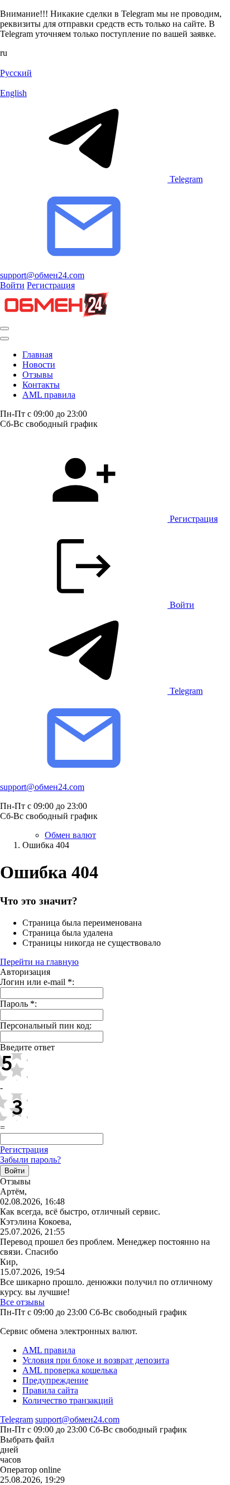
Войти (12, 285)
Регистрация (51, 285)
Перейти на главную (39, 962)
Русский (16, 73)
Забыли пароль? (30, 1159)
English (13, 93)
